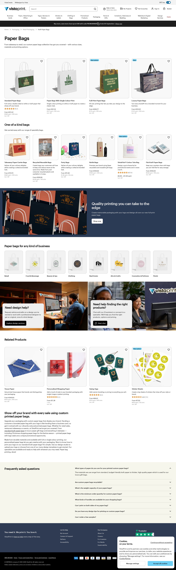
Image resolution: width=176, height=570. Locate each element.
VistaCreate (8, 2)
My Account (64, 533)
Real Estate (93, 276)
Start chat (102, 323)
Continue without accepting (161, 542)
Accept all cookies (160, 563)
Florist (155, 276)
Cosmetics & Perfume (140, 276)
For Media (101, 542)
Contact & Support (66, 536)
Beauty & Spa (52, 276)
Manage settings (132, 563)
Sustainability (102, 545)
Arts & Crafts (116, 276)
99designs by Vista (21, 2)
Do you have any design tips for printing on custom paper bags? (100, 511)
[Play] (6, 230)
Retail (6, 276)
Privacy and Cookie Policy (26, 557)
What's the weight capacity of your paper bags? (93, 488)
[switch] (167, 2)
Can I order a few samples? (85, 517)
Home (6, 29)
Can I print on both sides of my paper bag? (91, 505)
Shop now (119, 24)
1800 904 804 (8, 557)
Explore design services (16, 323)
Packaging (15, 29)
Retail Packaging (28, 29)
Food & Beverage (32, 276)
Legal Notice (52, 557)
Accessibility (64, 542)
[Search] (95, 9)
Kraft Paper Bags (43, 29)
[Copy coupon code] (98, 24)
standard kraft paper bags (14, 431)
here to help (18, 537)
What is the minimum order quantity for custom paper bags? (98, 494)
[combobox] (62, 9)
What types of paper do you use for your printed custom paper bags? (102, 468)
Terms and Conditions (41, 557)
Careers (100, 536)
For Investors (102, 539)
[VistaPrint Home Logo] (15, 9)
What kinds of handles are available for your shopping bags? (98, 500)
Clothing (71, 276)
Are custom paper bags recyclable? (88, 482)
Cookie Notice (124, 559)
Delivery (63, 539)
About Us (101, 533)
